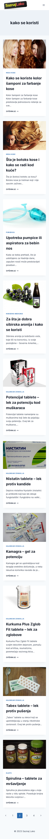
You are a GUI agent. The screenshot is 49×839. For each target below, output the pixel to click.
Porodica (10, 232)
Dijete (9, 773)
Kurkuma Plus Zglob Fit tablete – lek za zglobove (23, 629)
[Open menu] (43, 5)
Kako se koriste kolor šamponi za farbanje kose (24, 83)
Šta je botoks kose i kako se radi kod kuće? (22, 164)
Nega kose (10, 73)
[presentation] (24, 54)
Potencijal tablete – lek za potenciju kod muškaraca (23, 402)
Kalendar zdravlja (15, 392)
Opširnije (12, 111)
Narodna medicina (14, 314)
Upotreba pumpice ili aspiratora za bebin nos (24, 243)
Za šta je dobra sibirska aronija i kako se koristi (24, 324)
